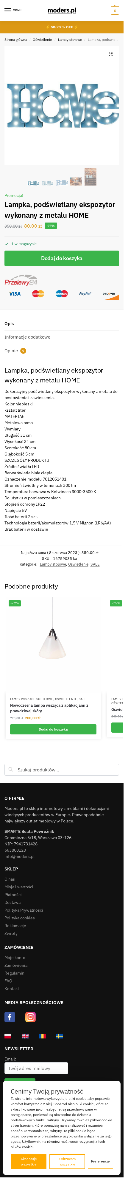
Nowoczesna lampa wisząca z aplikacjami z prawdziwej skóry (49, 708)
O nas (9, 879)
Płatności (13, 894)
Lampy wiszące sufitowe (31, 699)
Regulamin (14, 973)
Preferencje (100, 1161)
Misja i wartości (18, 887)
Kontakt (11, 988)
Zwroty (11, 933)
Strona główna (15, 39)
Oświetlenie (42, 39)
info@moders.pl (19, 856)
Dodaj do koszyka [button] (53, 729)
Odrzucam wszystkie (67, 1161)
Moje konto (14, 957)
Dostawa (12, 902)
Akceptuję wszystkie (29, 1161)
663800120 (15, 850)
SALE (95, 564)
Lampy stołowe (70, 39)
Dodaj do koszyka (61, 258)
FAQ (8, 981)
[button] (114, 10)
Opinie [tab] (14, 350)
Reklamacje (15, 925)
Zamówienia (15, 965)
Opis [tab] (9, 323)
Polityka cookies (19, 918)
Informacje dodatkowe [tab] (27, 337)
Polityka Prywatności (23, 910)
